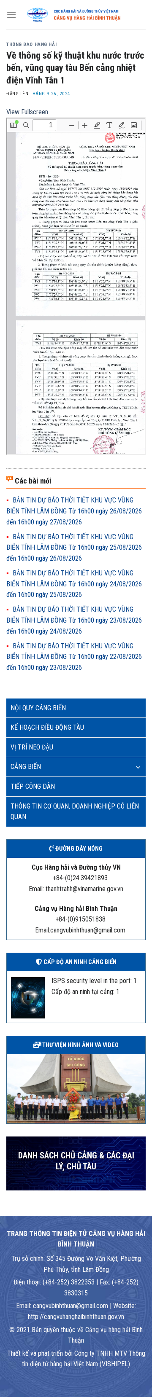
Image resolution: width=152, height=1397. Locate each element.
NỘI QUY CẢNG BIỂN (38, 708)
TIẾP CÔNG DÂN (33, 786)
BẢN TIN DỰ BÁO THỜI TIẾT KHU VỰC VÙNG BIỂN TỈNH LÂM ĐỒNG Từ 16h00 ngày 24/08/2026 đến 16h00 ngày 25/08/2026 (74, 584)
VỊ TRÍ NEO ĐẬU (32, 747)
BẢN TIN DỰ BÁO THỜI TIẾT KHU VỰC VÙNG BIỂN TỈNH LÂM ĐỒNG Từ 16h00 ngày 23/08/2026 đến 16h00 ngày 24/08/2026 (74, 620)
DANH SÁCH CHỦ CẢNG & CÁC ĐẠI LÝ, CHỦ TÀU (76, 1161)
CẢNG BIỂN (26, 767)
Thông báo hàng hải (31, 44)
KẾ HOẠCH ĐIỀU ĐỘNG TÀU (47, 727)
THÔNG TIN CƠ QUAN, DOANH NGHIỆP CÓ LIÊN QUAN (75, 811)
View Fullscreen (27, 112)
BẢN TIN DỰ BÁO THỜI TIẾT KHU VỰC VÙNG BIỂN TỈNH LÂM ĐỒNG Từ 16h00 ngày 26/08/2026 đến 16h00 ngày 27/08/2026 (74, 511)
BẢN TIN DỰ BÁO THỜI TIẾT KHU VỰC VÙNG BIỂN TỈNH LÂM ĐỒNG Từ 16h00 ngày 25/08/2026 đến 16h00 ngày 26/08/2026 (74, 547)
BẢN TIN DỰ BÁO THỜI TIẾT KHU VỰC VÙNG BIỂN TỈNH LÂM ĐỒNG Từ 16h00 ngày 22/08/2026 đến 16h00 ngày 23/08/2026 (74, 657)
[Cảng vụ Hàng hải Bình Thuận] (81, 15)
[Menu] (11, 14)
